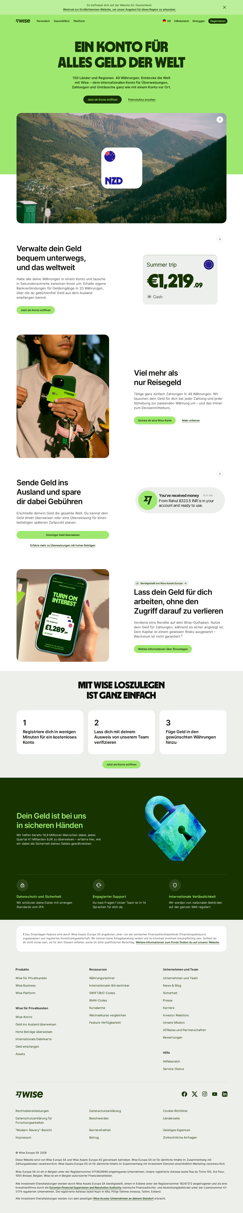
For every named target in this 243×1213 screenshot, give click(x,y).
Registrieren (217, 21)
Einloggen (199, 21)
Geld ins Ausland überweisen (36, 1024)
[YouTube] (214, 1094)
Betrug (94, 1137)
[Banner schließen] (224, 7)
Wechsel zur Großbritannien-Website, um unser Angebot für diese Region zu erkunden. (119, 9)
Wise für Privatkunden (31, 978)
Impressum (23, 1137)
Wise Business (26, 985)
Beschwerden (99, 1118)
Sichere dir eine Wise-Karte (154, 420)
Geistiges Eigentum (176, 1130)
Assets (20, 1054)
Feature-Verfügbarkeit (105, 1022)
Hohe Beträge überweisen (34, 1032)
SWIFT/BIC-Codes (102, 993)
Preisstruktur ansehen (142, 99)
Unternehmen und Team (180, 978)
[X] (195, 1094)
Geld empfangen (27, 1046)
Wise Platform (25, 993)
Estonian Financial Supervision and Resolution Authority (85, 1187)
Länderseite (171, 1118)
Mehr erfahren (191, 420)
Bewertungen (172, 1037)
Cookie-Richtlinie (175, 1111)
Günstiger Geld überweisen (63, 535)
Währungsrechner (102, 978)
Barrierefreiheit (100, 1130)
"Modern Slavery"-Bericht (34, 1130)
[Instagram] (204, 1094)
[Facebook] (184, 1094)
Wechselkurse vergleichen (107, 1015)
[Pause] (220, 119)
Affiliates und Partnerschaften (184, 1030)
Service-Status (173, 1069)
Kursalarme (97, 1008)
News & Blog (172, 985)
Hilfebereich (181, 21)
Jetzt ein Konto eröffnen (102, 99)
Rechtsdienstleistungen (32, 1111)
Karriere (168, 1008)
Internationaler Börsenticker (109, 985)
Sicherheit (170, 993)
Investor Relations (176, 1015)
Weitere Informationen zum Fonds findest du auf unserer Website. (178, 942)
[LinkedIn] (224, 1094)
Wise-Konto (24, 1017)
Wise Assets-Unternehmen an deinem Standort (123, 1198)
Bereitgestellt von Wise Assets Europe (161, 583)
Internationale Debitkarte (34, 1039)
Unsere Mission (174, 1022)
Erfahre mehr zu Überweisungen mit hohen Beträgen (62, 545)
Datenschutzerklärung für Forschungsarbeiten (34, 1120)
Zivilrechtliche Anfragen (180, 1137)
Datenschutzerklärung (105, 1111)
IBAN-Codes (98, 1000)
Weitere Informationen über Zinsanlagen (163, 649)
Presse (167, 1000)
